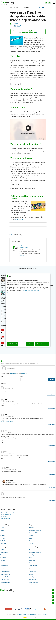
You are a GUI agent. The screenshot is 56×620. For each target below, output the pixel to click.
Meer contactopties (5, 518)
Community (31, 543)
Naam (2, 376)
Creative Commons (21, 614)
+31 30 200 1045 (6, 514)
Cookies (40, 614)
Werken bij (2, 541)
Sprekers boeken (4, 563)
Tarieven (4, 516)
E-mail (22, 376)
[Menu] (54, 3)
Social (30, 538)
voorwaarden (24, 373)
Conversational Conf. (5, 577)
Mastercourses (4, 552)
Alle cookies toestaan (42, 343)
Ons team (2, 538)
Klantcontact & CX (33, 533)
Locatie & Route (4, 565)
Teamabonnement (33, 565)
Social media (32, 560)
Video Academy (33, 547)
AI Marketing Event (4, 571)
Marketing (31, 535)
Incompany (3, 560)
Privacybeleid (45, 614)
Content (31, 574)
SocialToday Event (4, 579)
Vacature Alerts (32, 585)
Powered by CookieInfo (12, 292)
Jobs (30, 569)
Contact (2, 530)
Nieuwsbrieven (4, 533)
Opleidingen (3, 557)
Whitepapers (3, 543)
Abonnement (32, 563)
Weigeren (30, 343)
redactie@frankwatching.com (9, 512)
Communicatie (32, 571)
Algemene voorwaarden (32, 614)
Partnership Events (5, 582)
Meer (52, 326)
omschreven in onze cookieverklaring (30, 290)
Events (2, 569)
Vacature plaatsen (33, 582)
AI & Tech (31, 527)
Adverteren (3, 527)
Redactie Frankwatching (17, 24)
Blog (30, 525)
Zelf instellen (12, 343)
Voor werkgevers (33, 579)
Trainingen (2, 555)
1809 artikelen (23, 255)
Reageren (51, 394)
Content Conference (5, 574)
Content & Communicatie (35, 530)
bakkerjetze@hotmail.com (7, 421)
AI (29, 549)
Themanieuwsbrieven (34, 541)
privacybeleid (13, 373)
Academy (3, 547)
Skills (30, 557)
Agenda (2, 549)
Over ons (2, 535)
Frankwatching (17, 26)
